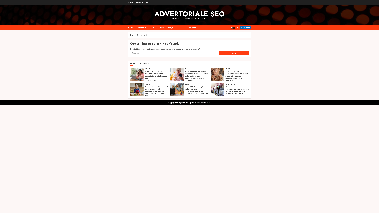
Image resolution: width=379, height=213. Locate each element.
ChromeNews (195, 102)
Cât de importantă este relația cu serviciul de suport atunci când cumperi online (156, 74)
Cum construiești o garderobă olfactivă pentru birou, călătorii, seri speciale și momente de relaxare (236, 75)
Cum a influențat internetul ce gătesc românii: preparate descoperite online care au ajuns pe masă (156, 91)
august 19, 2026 (192, 96)
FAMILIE (147, 84)
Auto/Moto (172, 28)
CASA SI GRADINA (230, 84)
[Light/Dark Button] (233, 28)
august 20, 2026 (152, 81)
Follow (246, 28)
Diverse (187, 69)
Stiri (152, 28)
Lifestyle (187, 84)
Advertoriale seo (189, 14)
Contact (192, 28)
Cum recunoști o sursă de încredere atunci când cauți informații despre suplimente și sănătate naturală (196, 75)
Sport (182, 28)
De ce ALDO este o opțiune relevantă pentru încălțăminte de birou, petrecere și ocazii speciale (196, 90)
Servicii (161, 28)
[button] (237, 28)
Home (130, 28)
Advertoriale (141, 28)
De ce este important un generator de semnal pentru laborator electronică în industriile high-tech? (237, 90)
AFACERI (147, 69)
